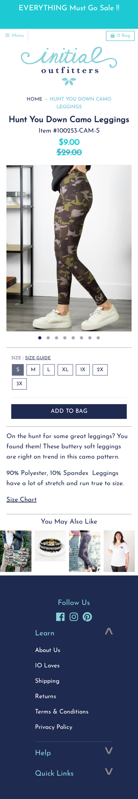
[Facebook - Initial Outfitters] (60, 617)
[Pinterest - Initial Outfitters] (87, 617)
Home (34, 99)
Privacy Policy (53, 727)
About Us (47, 651)
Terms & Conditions (62, 712)
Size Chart (21, 500)
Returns (45, 697)
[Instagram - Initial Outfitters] (74, 617)
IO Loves (47, 666)
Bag (123, 35)
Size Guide (38, 358)
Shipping (47, 681)
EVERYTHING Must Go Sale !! (69, 8)
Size (31, 358)
